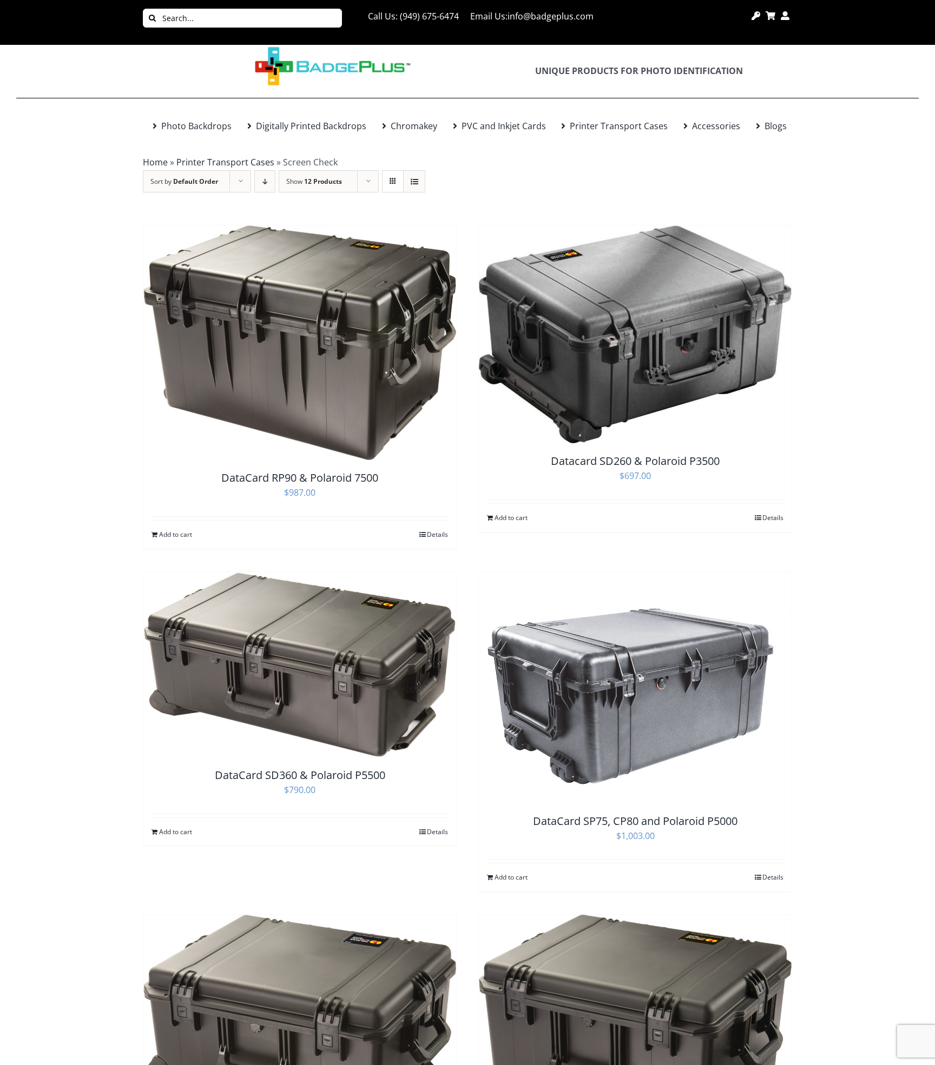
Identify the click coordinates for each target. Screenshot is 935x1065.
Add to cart (175, 534)
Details (437, 534)
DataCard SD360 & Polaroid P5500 (300, 775)
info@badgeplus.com (551, 16)
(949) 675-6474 (429, 16)
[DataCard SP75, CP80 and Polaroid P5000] (635, 687)
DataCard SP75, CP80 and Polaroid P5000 (635, 821)
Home (155, 162)
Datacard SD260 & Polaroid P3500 (635, 461)
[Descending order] (264, 181)
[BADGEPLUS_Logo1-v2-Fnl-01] (332, 49)
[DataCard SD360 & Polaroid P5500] (299, 664)
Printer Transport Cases (225, 162)
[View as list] (414, 181)
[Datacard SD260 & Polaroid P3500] (635, 334)
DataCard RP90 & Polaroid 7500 (299, 477)
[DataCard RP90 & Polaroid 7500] (299, 343)
